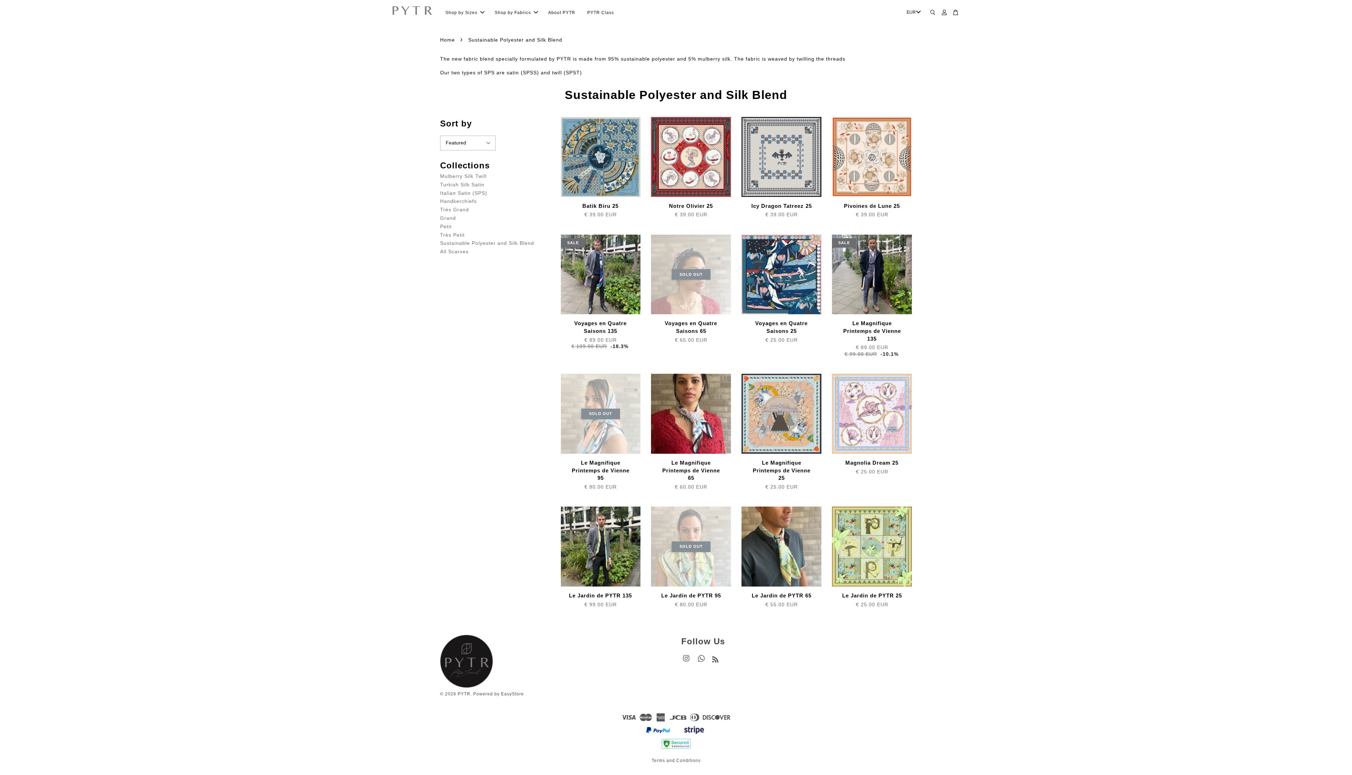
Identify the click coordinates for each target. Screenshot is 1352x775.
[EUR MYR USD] (912, 12)
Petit (446, 226)
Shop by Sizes (461, 12)
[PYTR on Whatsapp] (701, 661)
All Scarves (454, 251)
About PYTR (561, 12)
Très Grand (454, 209)
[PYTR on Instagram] (686, 661)
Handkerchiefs (458, 201)
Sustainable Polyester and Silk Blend (487, 243)
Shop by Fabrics (513, 12)
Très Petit (452, 235)
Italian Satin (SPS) (463, 193)
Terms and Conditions (676, 760)
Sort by (456, 123)
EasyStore (512, 694)
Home (447, 40)
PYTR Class (600, 12)
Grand (448, 218)
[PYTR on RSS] (716, 660)
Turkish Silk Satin (462, 184)
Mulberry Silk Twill (463, 176)
